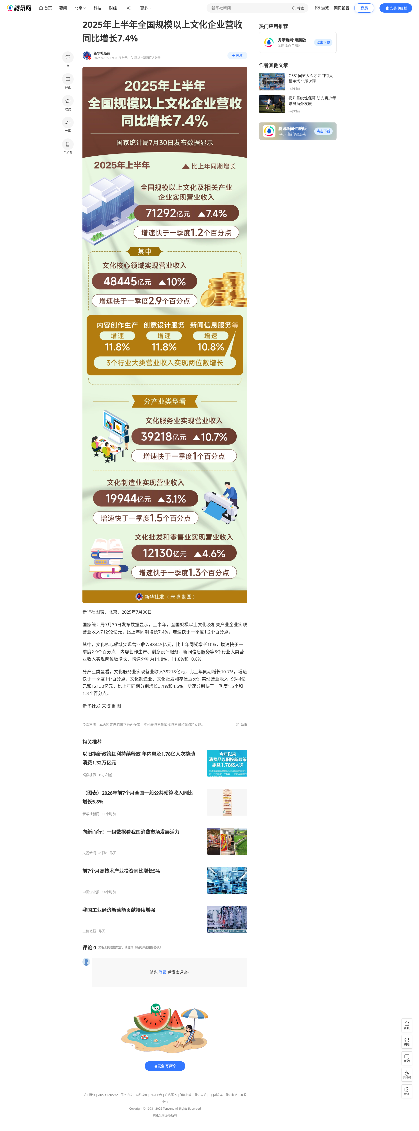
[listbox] (164, 836)
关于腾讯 (89, 1095)
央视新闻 (89, 853)
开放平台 (156, 1095)
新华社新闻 (90, 814)
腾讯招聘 (186, 1095)
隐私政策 (141, 1095)
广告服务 (171, 1095)
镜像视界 (89, 775)
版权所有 (171, 1115)
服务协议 (126, 1095)
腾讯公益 (200, 1095)
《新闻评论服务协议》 (147, 947)
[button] (323, 42)
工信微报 (89, 931)
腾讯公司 (159, 1115)
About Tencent (108, 1095)
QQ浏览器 (216, 1095)
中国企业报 (90, 892)
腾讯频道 (231, 1095)
